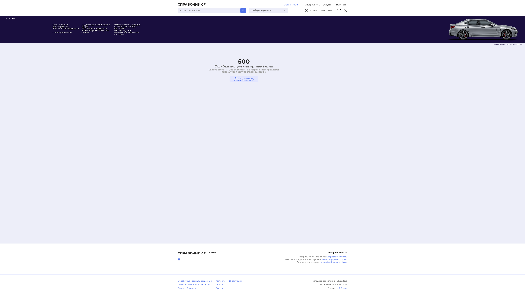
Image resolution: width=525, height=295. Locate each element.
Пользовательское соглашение (194, 285)
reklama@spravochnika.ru (334, 260)
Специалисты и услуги (318, 5)
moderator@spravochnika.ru (333, 262)
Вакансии (341, 5)
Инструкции (235, 281)
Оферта (219, 288)
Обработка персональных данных (195, 281)
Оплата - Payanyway (188, 288)
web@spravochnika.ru (336, 257)
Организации (291, 5)
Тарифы (220, 285)
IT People (343, 288)
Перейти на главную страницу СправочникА (244, 79)
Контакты (220, 281)
